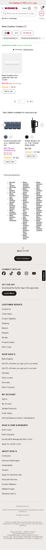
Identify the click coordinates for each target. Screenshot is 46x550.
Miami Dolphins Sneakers (39, 195)
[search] (4, 13)
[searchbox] (19, 13)
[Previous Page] (15, 101)
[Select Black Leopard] (27, 137)
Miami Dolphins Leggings (39, 228)
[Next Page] (28, 101)
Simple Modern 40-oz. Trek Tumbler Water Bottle (33, 143)
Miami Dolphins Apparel (12, 200)
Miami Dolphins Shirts (26, 237)
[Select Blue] (6, 137)
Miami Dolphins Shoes (39, 190)
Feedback (44, 276)
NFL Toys (12, 192)
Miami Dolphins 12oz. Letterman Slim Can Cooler (10, 77)
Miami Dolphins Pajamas (39, 210)
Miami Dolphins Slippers (39, 200)
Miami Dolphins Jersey (26, 190)
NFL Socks (12, 187)
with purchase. (23, 3)
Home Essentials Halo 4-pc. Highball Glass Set (12, 143)
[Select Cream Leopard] (32, 137)
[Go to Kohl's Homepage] (11, 8)
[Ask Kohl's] (41, 13)
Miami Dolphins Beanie (26, 220)
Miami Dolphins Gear (12, 195)
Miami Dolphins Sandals (39, 205)
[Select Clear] (11, 137)
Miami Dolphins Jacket (26, 225)
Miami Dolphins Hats (26, 215)
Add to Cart (8, 91)
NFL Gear (12, 182)
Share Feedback (23, 258)
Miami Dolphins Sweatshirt (12, 212)
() (15, 87)
